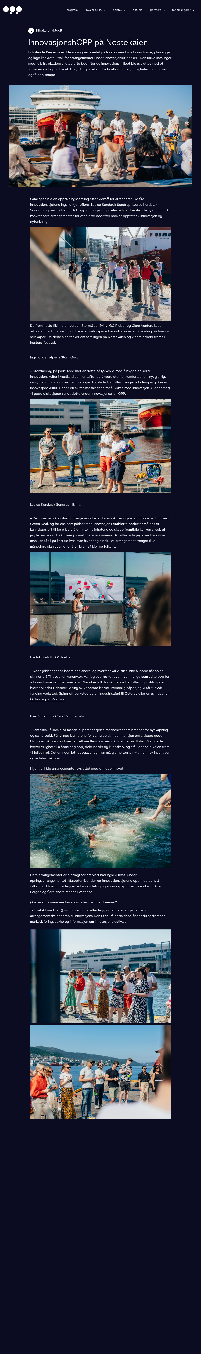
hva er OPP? (94, 10)
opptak (117, 10)
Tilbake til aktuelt (49, 30)
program (72, 10)
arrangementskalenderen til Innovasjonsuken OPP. (69, 916)
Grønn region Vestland (47, 699)
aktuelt (137, 10)
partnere (155, 10)
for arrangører (181, 10)
